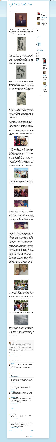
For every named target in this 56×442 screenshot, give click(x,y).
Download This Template (40, 50)
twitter (37, 60)
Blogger (31, 436)
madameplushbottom (13, 397)
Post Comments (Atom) (14, 431)
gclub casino (12, 407)
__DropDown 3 (39, 45)
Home (21, 430)
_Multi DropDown (39, 42)
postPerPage (38, 37)
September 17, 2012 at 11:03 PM (14, 376)
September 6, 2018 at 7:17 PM (14, 427)
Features (38, 41)
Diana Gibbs (12, 391)
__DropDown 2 (39, 44)
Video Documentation (39, 49)
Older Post (32, 430)
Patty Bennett (12, 363)
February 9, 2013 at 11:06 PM (14, 403)
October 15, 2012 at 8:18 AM (14, 389)
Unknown (12, 413)
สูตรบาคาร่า (12, 408)
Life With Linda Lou (20, 5)
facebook (38, 59)
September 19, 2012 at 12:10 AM (15, 382)
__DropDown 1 (39, 43)
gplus (37, 61)
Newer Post (10, 430)
